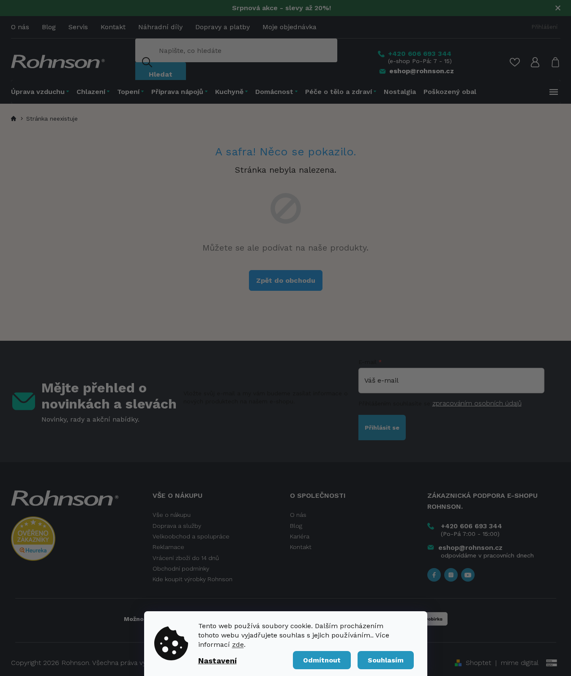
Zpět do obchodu (285, 280)
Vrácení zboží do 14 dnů (186, 558)
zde (238, 644)
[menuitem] (42, 91)
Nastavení (217, 660)
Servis (78, 27)
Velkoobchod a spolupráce (191, 536)
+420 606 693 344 (471, 526)
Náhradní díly (160, 27)
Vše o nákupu (172, 514)
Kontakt (113, 27)
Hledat (160, 74)
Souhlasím (386, 660)
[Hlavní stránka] (15, 118)
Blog (49, 27)
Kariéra (299, 536)
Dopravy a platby (222, 27)
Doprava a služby (177, 525)
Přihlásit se (382, 427)
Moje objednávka (289, 27)
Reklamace (168, 547)
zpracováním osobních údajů (477, 403)
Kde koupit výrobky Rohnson (192, 579)
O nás (20, 27)
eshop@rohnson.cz (470, 548)
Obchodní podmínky (181, 568)
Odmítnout (322, 660)
